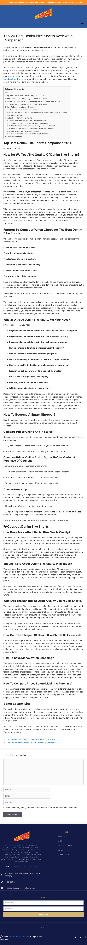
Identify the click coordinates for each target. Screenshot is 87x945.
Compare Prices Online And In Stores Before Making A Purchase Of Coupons (39, 112)
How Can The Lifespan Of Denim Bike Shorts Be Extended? (32, 128)
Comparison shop (17, 115)
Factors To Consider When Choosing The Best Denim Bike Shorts (33, 101)
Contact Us (63, 850)
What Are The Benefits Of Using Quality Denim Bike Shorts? (33, 126)
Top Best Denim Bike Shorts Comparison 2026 (25, 96)
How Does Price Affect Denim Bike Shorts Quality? (28, 121)
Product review (65, 845)
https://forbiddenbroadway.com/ (14, 845)
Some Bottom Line (14, 136)
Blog (60, 841)
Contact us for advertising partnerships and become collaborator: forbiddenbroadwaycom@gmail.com (43, 2)
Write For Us (63, 855)
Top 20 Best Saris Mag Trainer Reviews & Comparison (30, 739)
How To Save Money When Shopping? (25, 131)
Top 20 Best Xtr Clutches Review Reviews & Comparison (32, 743)
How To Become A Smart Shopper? (21, 107)
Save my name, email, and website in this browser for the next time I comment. (42, 808)
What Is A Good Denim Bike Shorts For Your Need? (28, 104)
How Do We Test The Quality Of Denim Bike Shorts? (27, 99)
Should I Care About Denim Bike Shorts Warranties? (30, 123)
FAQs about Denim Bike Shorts (19, 118)
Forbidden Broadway (18, 937)
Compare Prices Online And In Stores (24, 110)
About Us (62, 836)
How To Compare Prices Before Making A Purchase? (30, 134)
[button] (82, 23)
